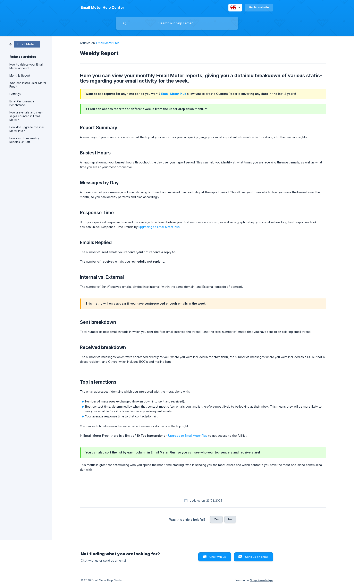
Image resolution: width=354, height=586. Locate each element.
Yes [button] (216, 519)
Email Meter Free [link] (107, 43)
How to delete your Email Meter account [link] (26, 66)
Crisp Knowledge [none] (261, 580)
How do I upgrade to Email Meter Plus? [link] (26, 129)
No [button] (230, 519)
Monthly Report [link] (19, 75)
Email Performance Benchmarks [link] (21, 103)
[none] (102, 7)
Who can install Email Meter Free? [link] (27, 84)
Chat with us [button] (217, 556)
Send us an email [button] (256, 556)
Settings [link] (15, 94)
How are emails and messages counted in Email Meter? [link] (26, 116)
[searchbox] (177, 23)
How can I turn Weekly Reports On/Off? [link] (24, 140)
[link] (24, 44)
